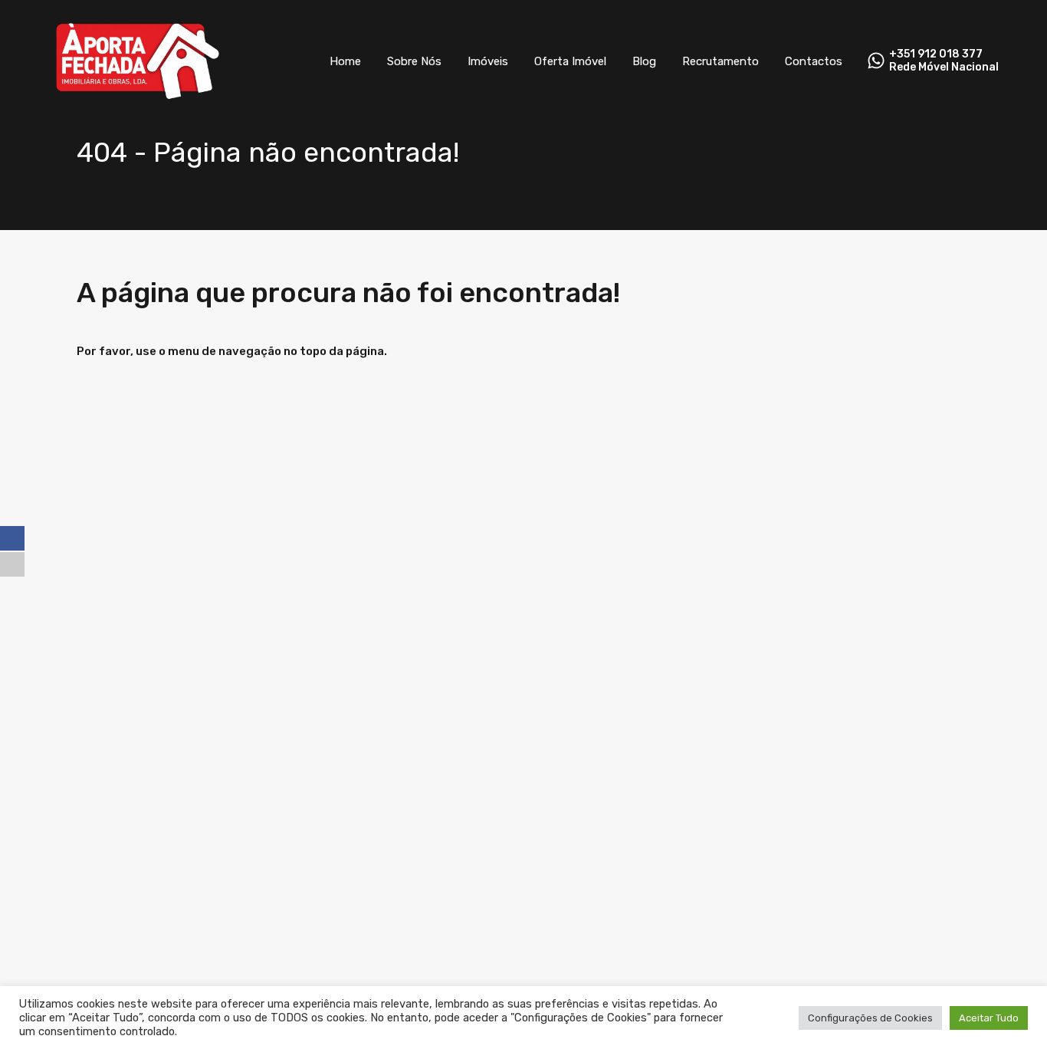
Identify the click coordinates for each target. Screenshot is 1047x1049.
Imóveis (488, 61)
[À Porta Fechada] (138, 100)
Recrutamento (720, 61)
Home (345, 61)
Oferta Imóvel (570, 61)
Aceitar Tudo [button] (989, 1018)
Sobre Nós (414, 61)
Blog (644, 61)
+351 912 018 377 (936, 54)
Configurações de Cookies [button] (870, 1018)
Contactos (813, 61)
